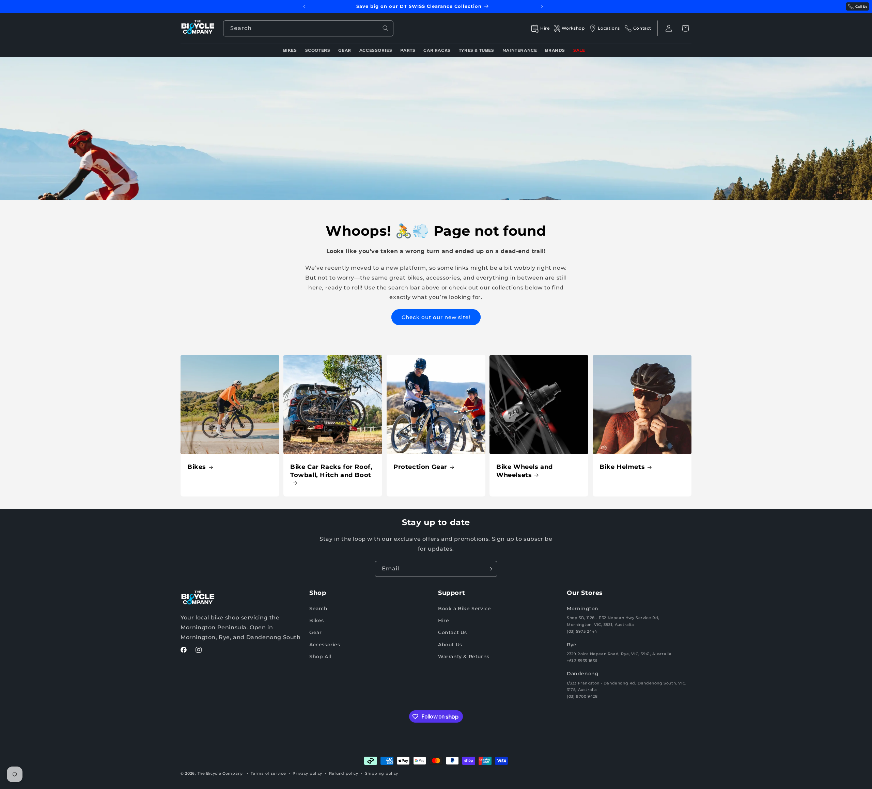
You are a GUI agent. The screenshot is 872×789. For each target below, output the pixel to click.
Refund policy (343, 773)
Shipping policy (382, 773)
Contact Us (452, 632)
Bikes (196, 467)
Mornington (582, 608)
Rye (572, 645)
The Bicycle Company (220, 773)
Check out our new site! (436, 317)
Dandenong (582, 673)
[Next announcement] (541, 6)
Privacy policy (307, 773)
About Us (450, 645)
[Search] (385, 28)
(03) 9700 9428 (582, 696)
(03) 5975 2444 (582, 631)
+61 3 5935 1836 (582, 660)
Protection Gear (420, 467)
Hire (443, 620)
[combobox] (308, 28)
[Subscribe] (489, 569)
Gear (315, 632)
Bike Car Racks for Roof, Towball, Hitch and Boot (331, 471)
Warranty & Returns (463, 656)
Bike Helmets (622, 467)
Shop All (320, 656)
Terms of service (268, 773)
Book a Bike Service (464, 608)
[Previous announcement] (304, 6)
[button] (685, 28)
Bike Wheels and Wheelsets (524, 471)
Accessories (324, 645)
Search (318, 608)
